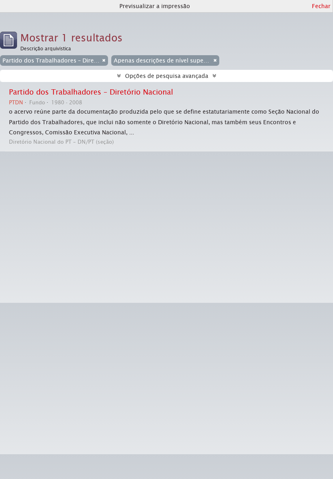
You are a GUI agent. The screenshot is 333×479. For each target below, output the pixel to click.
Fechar (321, 6)
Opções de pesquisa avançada (166, 76)
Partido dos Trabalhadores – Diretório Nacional (91, 92)
